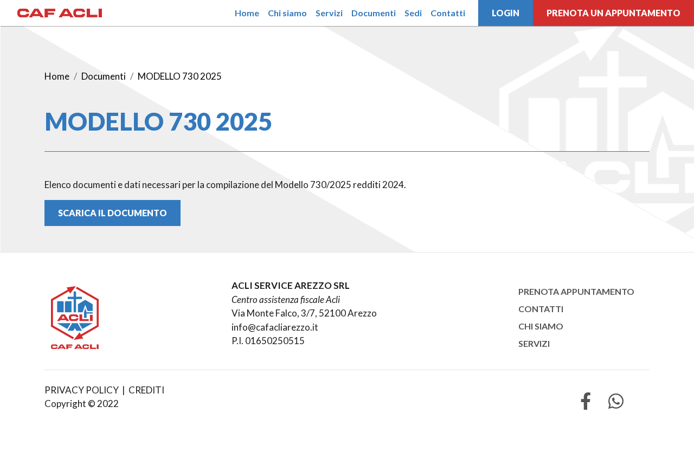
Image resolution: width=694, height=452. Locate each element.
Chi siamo (287, 13)
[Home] (59, 13)
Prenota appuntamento (576, 291)
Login (505, 13)
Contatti (447, 13)
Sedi (413, 13)
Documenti (373, 13)
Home (247, 13)
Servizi (329, 13)
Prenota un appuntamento (613, 13)
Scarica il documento (112, 213)
